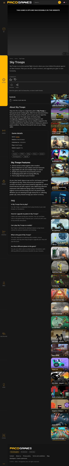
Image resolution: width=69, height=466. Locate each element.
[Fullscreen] (67, 53)
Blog (48, 456)
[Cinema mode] (63, 53)
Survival (42, 154)
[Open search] (59, 2)
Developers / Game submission (18, 458)
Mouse (35, 154)
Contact (12, 456)
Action (17, 137)
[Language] (65, 2)
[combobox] (47, 2)
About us (18, 456)
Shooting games (17, 156)
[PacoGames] (21, 448)
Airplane (15, 154)
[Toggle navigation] (4, 3)
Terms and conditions (39, 456)
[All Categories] (4, 464)
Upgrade (26, 156)
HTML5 (22, 154)
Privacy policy (27, 456)
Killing (28, 154)
